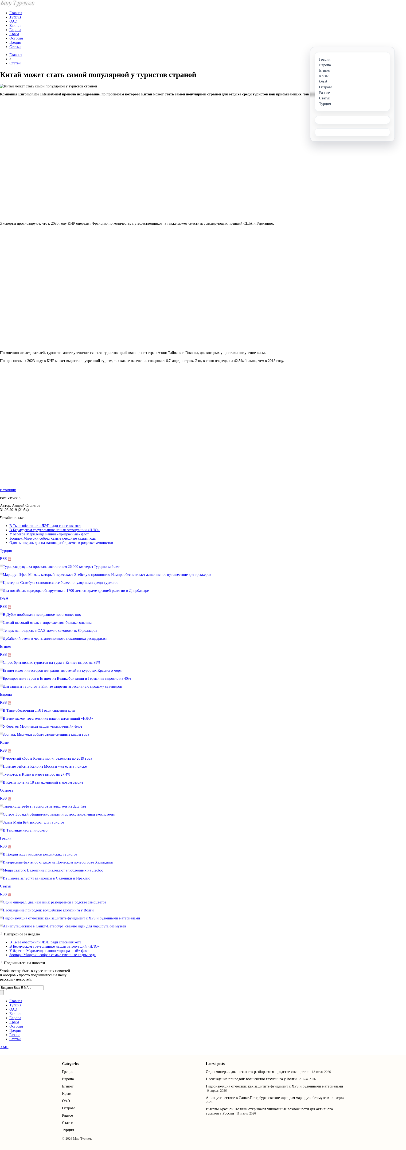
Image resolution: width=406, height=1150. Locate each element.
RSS (4, 559)
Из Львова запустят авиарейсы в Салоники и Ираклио (46, 878)
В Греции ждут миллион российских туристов (40, 854)
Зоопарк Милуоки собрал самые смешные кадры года (52, 538)
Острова (16, 38)
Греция (15, 42)
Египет (15, 25)
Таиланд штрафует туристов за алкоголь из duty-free (44, 806)
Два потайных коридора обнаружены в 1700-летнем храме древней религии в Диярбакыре (76, 591)
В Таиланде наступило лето (25, 830)
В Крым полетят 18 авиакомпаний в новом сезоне (43, 782)
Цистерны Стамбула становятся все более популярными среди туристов (60, 583)
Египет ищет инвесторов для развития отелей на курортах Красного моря (62, 670)
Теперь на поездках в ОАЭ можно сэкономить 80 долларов (50, 630)
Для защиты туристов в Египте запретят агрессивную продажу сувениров (62, 686)
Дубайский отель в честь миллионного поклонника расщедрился (55, 638)
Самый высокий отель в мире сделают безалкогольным (47, 622)
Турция (15, 17)
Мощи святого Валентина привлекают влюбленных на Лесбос (53, 870)
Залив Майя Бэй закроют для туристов (34, 822)
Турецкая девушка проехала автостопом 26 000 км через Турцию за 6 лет (61, 567)
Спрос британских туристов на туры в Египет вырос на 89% (51, 662)
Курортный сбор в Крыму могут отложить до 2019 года (47, 758)
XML (4, 1047)
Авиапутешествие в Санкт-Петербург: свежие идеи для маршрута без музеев (64, 926)
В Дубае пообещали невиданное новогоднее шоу (42, 614)
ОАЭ (13, 21)
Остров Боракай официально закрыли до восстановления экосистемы (59, 814)
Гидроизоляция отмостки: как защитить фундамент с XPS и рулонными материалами (71, 918)
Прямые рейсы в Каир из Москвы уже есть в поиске (45, 766)
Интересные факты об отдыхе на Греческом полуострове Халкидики (58, 862)
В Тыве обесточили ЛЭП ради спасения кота (45, 526)
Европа (15, 30)
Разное (14, 1035)
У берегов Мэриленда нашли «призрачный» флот (49, 534)
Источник (8, 490)
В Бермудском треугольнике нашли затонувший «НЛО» (54, 530)
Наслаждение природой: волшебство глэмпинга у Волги (48, 910)
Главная (15, 13)
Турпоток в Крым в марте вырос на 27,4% (36, 774)
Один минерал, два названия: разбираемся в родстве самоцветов (61, 543)
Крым (14, 34)
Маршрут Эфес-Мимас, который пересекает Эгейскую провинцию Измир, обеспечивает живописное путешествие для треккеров (107, 575)
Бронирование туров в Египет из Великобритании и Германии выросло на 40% (67, 678)
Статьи (15, 47)
